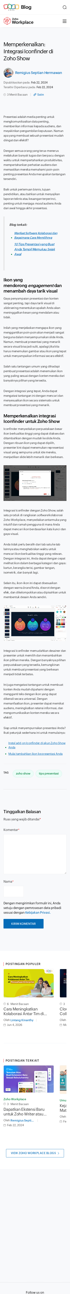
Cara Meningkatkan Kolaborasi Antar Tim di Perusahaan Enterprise (24, 1011)
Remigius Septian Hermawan (38, 73)
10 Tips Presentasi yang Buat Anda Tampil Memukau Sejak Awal (34, 249)
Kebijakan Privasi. (38, 912)
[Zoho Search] (64, 7)
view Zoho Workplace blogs (33, 1153)
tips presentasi (49, 773)
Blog (26, 7)
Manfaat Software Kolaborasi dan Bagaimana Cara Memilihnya (35, 235)
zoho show (23, 773)
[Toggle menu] (64, 21)
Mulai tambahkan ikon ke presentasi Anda (35, 753)
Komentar (11, 830)
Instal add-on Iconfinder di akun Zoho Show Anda (37, 745)
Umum (64, 1100)
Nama (8, 881)
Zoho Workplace (15, 1099)
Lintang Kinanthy (21, 1020)
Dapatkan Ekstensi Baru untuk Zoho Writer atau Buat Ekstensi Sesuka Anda (27, 1111)
